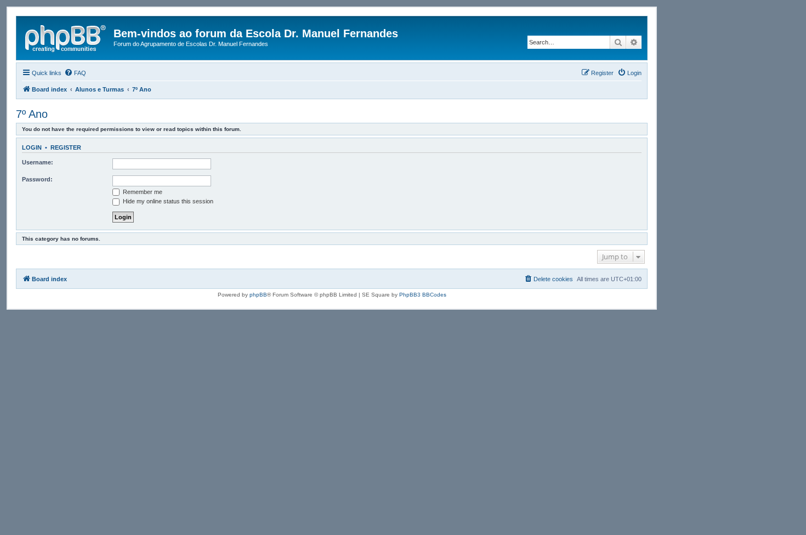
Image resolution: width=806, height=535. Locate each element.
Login (32, 147)
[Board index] (66, 36)
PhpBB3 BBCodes (422, 295)
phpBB (258, 295)
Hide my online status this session (167, 201)
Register (65, 147)
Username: (37, 162)
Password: (37, 179)
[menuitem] (75, 72)
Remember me (141, 192)
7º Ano (32, 114)
